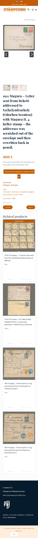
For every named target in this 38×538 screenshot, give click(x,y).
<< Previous (7, 207)
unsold (20, 194)
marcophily (23, 192)
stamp (15, 194)
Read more (12, 279)
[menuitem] (27, 10)
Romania (14, 185)
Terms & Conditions (17, 515)
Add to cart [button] (12, 343)
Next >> (31, 207)
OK (14, 534)
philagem (31, 192)
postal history (7, 194)
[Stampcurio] (16, 10)
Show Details (26, 279)
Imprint (5, 515)
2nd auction (7, 192)
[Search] (27, 10)
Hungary (6, 185)
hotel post (15, 192)
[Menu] (33, 9)
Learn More (23, 534)
